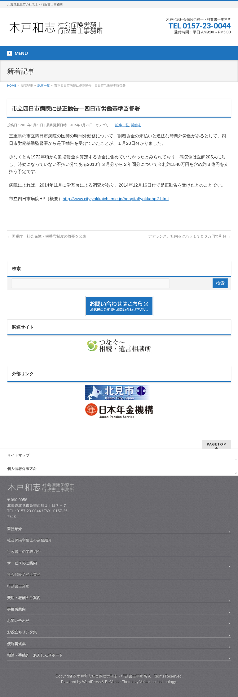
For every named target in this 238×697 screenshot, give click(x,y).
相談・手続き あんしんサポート (35, 655)
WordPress (91, 682)
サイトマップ (18, 455)
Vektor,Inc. (147, 682)
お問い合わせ (18, 620)
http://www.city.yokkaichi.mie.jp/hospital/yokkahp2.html (116, 198)
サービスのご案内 (22, 563)
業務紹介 (14, 529)
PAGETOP (216, 444)
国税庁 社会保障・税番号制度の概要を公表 (46, 236)
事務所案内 (16, 609)
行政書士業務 (18, 586)
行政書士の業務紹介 (24, 551)
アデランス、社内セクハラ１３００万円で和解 (189, 236)
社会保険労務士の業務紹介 (29, 540)
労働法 (136, 125)
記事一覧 (122, 125)
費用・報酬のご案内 (24, 598)
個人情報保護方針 (22, 469)
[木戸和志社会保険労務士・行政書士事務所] (61, 30)
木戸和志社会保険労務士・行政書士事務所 (112, 676)
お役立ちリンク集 (22, 632)
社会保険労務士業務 (24, 574)
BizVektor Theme (119, 682)
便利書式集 (16, 644)
